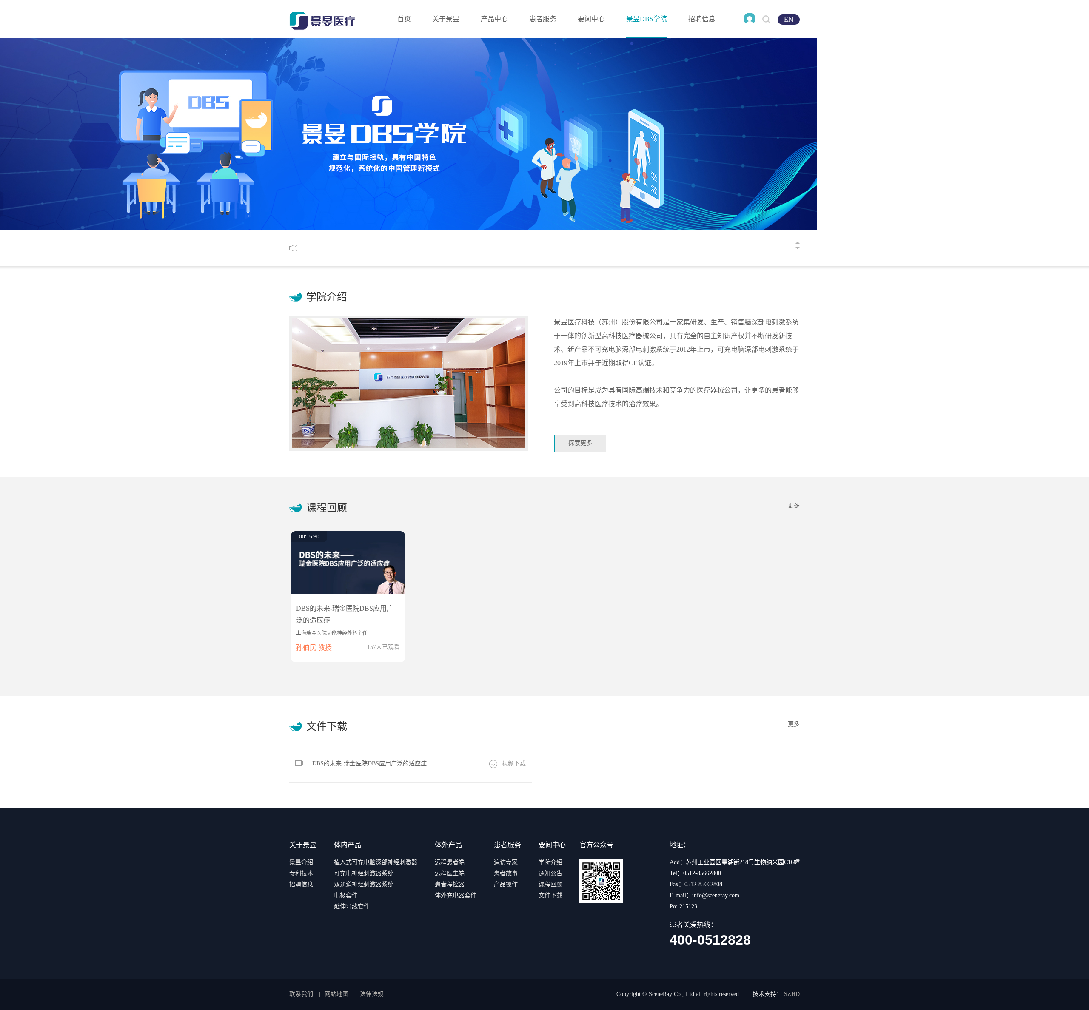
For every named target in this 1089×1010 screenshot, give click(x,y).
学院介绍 (550, 862)
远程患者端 (450, 862)
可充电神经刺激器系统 (363, 873)
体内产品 (347, 844)
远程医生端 (450, 873)
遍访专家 (506, 862)
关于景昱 (445, 19)
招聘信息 (702, 19)
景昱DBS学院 (646, 19)
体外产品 (448, 844)
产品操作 (506, 884)
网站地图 (336, 994)
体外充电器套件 (455, 895)
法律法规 (372, 994)
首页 (404, 19)
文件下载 (550, 895)
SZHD (792, 994)
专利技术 (301, 873)
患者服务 (542, 19)
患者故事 (506, 873)
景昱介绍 (301, 862)
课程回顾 (550, 884)
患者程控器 (450, 884)
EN (788, 19)
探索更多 (580, 443)
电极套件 (346, 895)
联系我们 (301, 994)
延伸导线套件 (352, 906)
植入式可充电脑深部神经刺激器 (375, 862)
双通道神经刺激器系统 (363, 884)
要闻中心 (591, 19)
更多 (794, 506)
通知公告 (550, 873)
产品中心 (494, 19)
